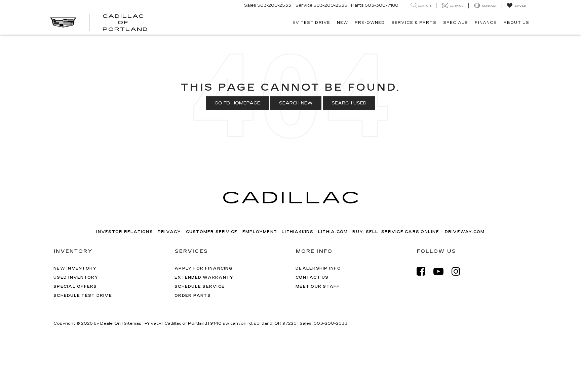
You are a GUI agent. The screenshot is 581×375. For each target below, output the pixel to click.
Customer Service (212, 232)
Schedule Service (200, 286)
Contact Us (312, 277)
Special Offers (75, 286)
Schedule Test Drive (82, 295)
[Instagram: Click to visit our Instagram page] (459, 271)
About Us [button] (516, 22)
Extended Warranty (204, 277)
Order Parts (193, 295)
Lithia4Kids (297, 232)
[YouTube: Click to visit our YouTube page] (441, 271)
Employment (259, 232)
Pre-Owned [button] (370, 22)
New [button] (342, 22)
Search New (296, 103)
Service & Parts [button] (413, 22)
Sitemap (133, 323)
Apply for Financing (204, 268)
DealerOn (110, 323)
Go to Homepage (237, 103)
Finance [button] (486, 22)
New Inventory (74, 268)
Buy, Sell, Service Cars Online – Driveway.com (418, 232)
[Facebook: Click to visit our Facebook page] (424, 271)
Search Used (349, 103)
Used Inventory (76, 277)
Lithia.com (333, 232)
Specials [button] (455, 22)
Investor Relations (124, 232)
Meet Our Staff (318, 286)
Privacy (169, 232)
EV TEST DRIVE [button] (311, 22)
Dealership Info (318, 268)
